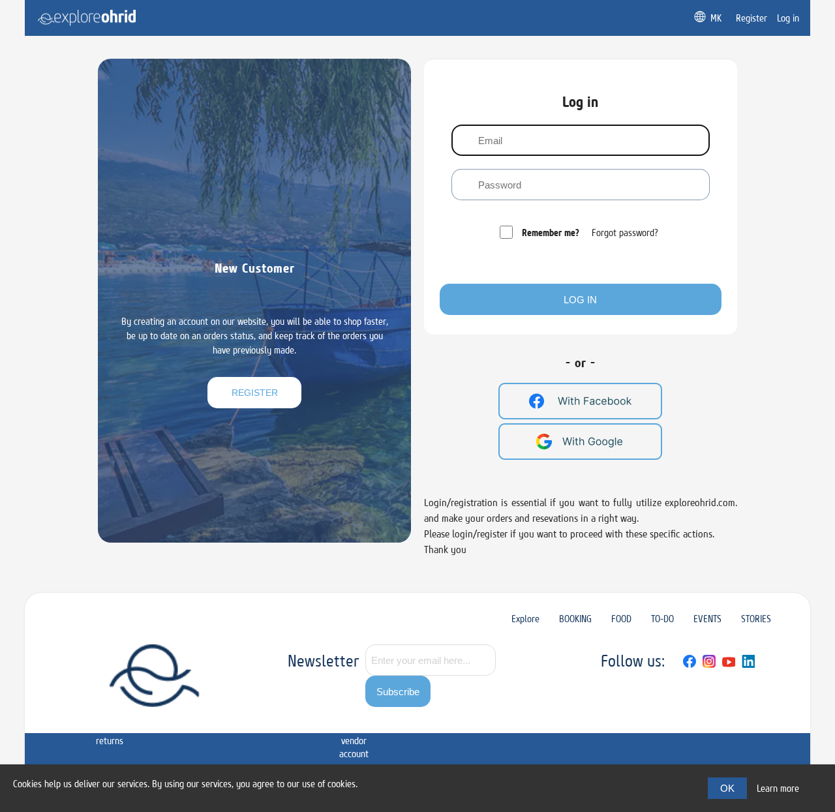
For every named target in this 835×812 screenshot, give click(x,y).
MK (715, 18)
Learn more (778, 788)
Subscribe (397, 691)
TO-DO (662, 618)
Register (255, 392)
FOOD (621, 618)
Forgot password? (625, 232)
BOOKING (575, 618)
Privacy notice (158, 721)
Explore (525, 618)
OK (727, 788)
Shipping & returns (109, 727)
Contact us (305, 721)
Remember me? (550, 232)
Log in (580, 299)
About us (260, 721)
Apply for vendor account (354, 734)
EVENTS (707, 618)
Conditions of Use (210, 721)
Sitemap (59, 714)
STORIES (756, 618)
